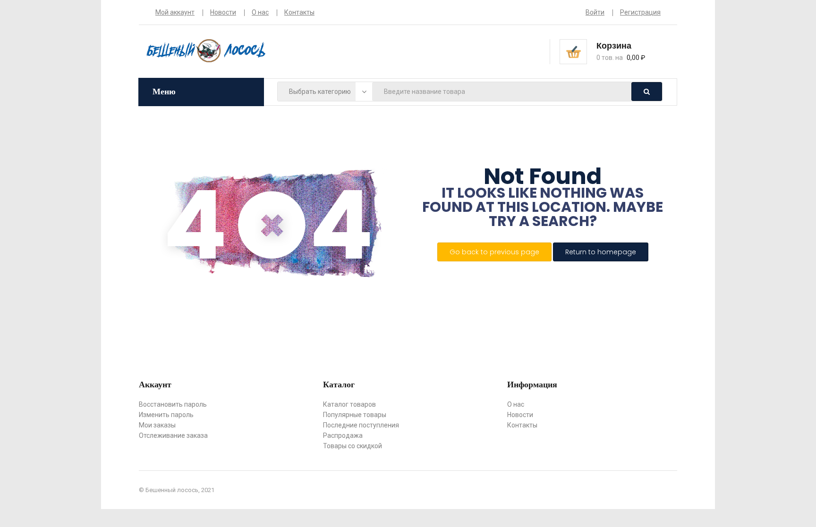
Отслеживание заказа (173, 435)
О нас (260, 12)
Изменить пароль (166, 414)
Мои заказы (157, 425)
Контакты (299, 12)
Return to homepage (600, 252)
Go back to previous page (494, 252)
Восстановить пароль (173, 404)
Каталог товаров (349, 404)
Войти (595, 12)
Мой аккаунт (175, 12)
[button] (628, 51)
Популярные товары (354, 414)
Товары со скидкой (352, 446)
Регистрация (640, 12)
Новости (223, 12)
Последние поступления (361, 425)
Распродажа (343, 435)
